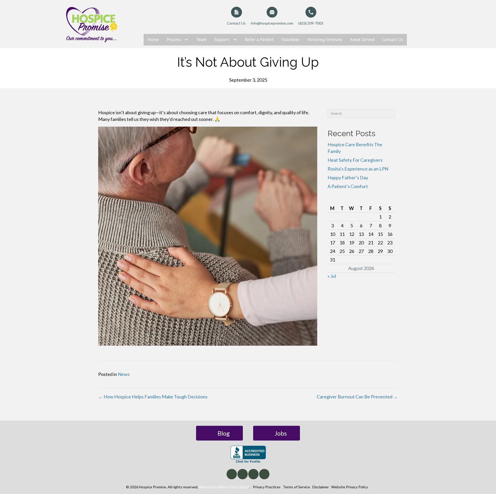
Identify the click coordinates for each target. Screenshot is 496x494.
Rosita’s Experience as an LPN (358, 169)
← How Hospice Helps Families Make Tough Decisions (152, 396)
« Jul (332, 276)
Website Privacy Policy (349, 487)
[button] (232, 474)
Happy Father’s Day (348, 177)
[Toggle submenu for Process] (186, 39)
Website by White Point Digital (224, 487)
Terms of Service (296, 487)
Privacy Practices (267, 487)
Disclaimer (320, 487)
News (124, 374)
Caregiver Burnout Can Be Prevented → (357, 396)
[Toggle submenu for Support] (235, 39)
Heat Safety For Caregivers (355, 160)
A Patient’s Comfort (348, 186)
